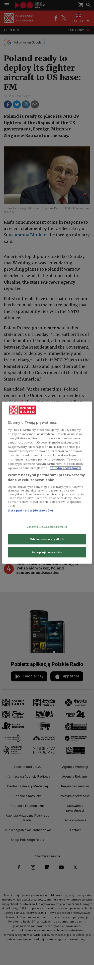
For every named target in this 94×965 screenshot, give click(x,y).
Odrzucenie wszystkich (47, 539)
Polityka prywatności (65, 468)
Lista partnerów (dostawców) (30, 510)
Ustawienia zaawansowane (47, 526)
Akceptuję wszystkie (47, 552)
